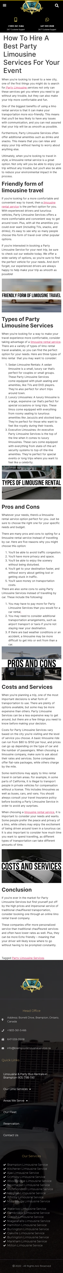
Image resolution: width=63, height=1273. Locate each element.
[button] (4, 5)
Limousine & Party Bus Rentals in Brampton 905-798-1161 (25, 1076)
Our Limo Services (15, 1089)
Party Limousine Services (28, 958)
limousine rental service (45, 342)
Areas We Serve (13, 1100)
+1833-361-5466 (16, 26)
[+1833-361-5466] (16, 19)
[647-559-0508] (47, 19)
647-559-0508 (47, 26)
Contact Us (10, 1135)
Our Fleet (10, 1112)
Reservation (11, 1123)
